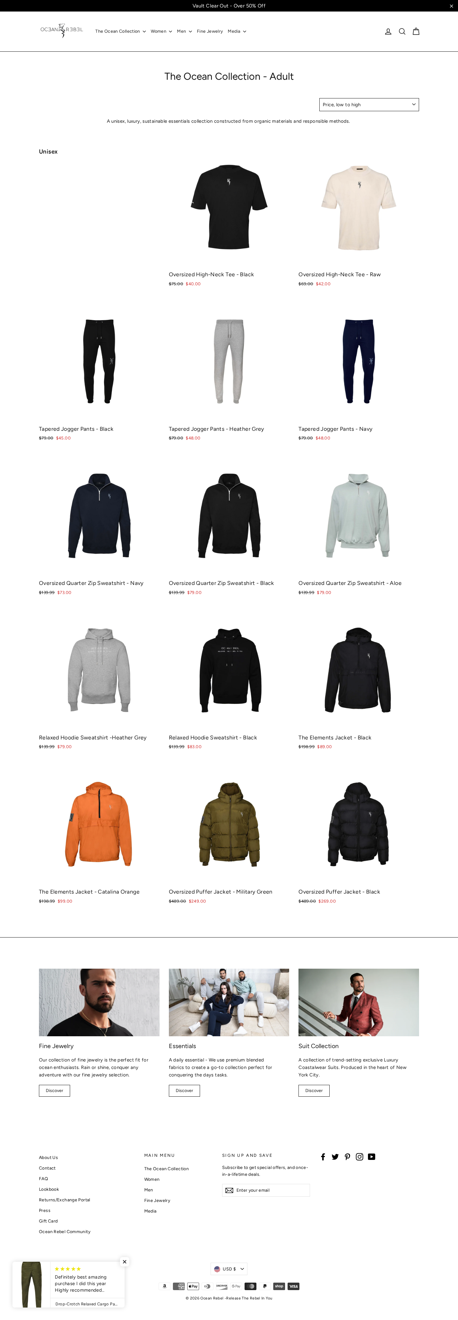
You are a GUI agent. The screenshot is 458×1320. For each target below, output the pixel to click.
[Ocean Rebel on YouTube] (371, 1157)
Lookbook (49, 1189)
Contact (47, 1168)
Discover (54, 1090)
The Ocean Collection (118, 31)
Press (44, 1210)
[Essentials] (229, 1002)
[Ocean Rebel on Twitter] (335, 1157)
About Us (48, 1157)
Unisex (48, 151)
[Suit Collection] (358, 1002)
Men (182, 31)
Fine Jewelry (210, 31)
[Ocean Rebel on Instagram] (359, 1157)
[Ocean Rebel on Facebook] (323, 1157)
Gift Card (48, 1220)
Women (159, 31)
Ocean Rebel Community (64, 1231)
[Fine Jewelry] (99, 1002)
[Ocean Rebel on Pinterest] (347, 1157)
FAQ (43, 1178)
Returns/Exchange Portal (64, 1199)
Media (234, 31)
